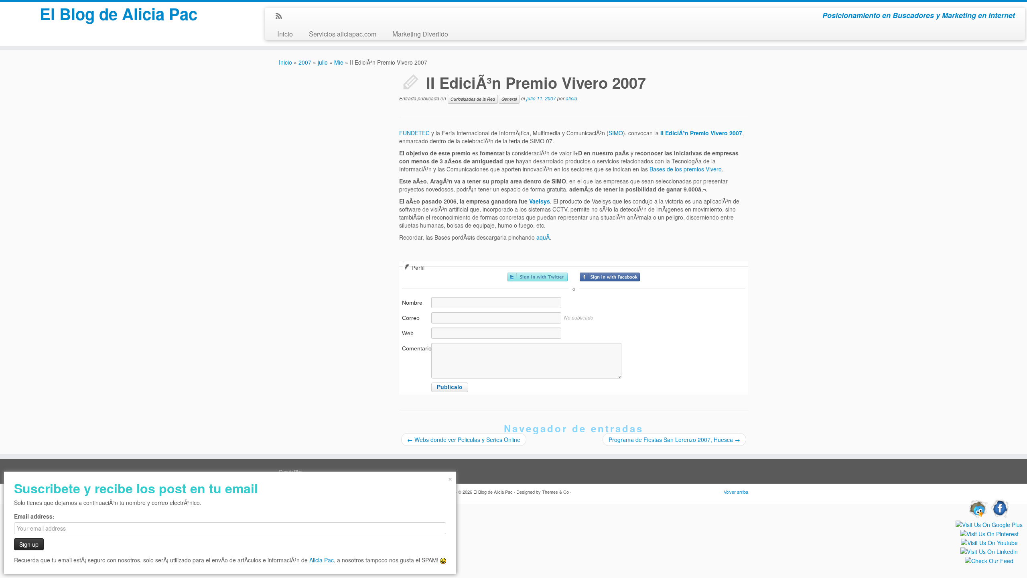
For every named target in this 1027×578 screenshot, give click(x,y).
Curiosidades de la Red (473, 99)
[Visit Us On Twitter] (977, 508)
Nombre (412, 302)
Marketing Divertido (420, 33)
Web (408, 333)
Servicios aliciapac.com (342, 33)
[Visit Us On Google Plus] (989, 524)
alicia (571, 98)
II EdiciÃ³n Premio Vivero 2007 (701, 133)
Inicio (285, 33)
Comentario (416, 348)
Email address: (34, 516)
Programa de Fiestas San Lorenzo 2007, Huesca (674, 440)
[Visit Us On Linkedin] (989, 551)
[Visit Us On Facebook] (1000, 508)
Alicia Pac (321, 560)
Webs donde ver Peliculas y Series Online (463, 440)
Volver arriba (736, 491)
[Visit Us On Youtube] (989, 542)
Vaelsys (539, 201)
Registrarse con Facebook (610, 277)
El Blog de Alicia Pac (118, 13)
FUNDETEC (415, 133)
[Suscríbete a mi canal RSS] (281, 16)
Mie (338, 62)
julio (323, 62)
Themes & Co (555, 491)
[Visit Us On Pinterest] (989, 533)
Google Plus (290, 471)
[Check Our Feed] (988, 560)
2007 (304, 62)
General (509, 99)
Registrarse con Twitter (537, 277)
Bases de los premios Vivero (685, 169)
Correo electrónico (416, 322)
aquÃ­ (543, 237)
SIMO (616, 133)
